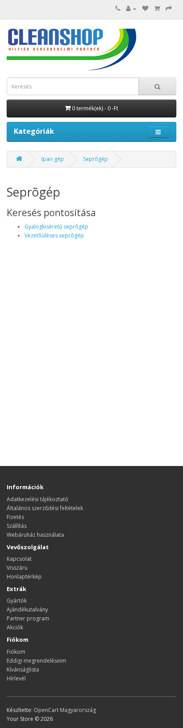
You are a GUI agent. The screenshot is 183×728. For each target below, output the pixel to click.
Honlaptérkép (24, 576)
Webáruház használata (35, 535)
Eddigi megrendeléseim (36, 660)
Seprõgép (95, 159)
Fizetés (15, 517)
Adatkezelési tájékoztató (37, 499)
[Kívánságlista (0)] (145, 8)
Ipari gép (52, 159)
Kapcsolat (19, 559)
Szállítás (17, 526)
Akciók (15, 627)
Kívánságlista (23, 669)
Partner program (28, 618)
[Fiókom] (131, 8)
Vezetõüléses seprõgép (54, 235)
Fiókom (16, 652)
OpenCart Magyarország (65, 710)
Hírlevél (16, 678)
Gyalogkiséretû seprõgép (56, 226)
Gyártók (17, 600)
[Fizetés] (169, 8)
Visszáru (17, 567)
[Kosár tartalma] (157, 8)
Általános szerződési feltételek (45, 508)
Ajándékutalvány (27, 609)
